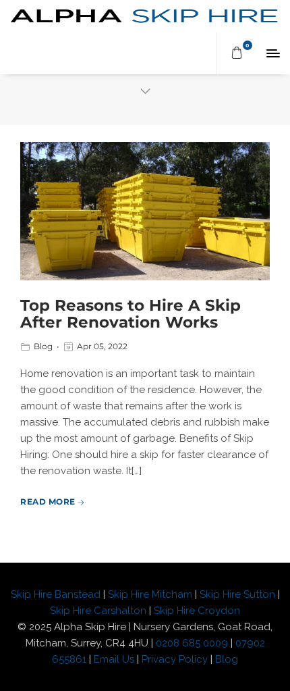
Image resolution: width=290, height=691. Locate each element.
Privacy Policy (176, 659)
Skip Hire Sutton (237, 594)
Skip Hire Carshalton (98, 611)
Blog (43, 346)
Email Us (114, 659)
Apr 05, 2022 (102, 346)
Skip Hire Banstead (55, 594)
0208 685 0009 (192, 643)
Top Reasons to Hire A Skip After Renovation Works (130, 314)
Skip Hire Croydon (197, 611)
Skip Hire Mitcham (150, 594)
